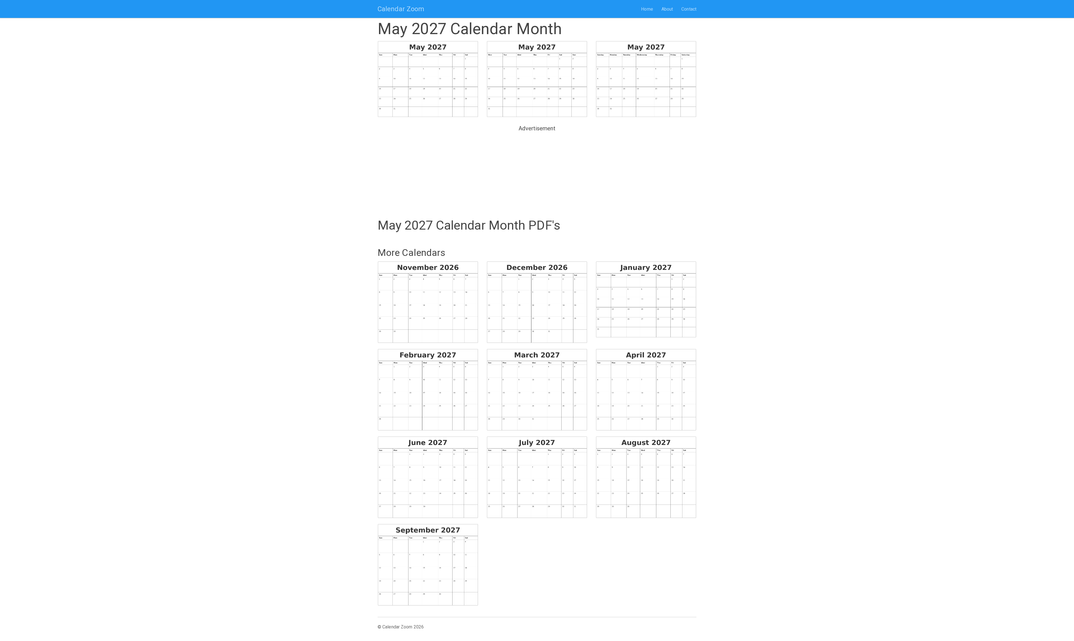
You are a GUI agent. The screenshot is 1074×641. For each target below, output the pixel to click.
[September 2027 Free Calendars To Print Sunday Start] (428, 565)
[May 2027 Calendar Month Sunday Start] (428, 79)
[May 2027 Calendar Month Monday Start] (537, 79)
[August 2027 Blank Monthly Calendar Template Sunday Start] (646, 477)
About (667, 9)
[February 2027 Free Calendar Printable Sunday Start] (428, 390)
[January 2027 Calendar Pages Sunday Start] (646, 299)
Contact (688, 9)
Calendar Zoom (401, 9)
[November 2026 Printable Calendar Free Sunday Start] (428, 302)
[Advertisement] (537, 173)
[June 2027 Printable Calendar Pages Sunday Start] (428, 477)
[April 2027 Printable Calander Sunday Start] (646, 390)
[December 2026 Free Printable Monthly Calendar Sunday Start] (537, 302)
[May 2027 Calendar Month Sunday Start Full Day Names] (646, 79)
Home (647, 9)
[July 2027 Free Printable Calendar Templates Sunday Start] (537, 477)
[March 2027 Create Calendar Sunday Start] (537, 390)
